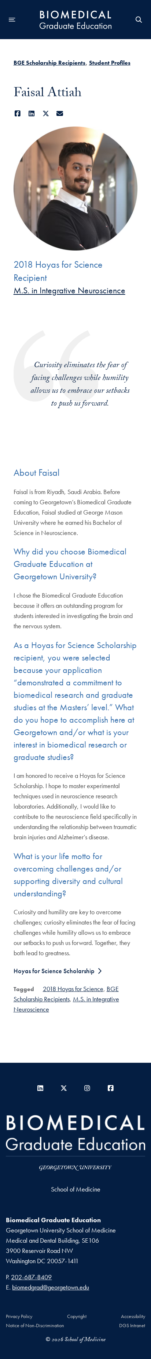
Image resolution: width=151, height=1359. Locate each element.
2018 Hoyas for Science (73, 989)
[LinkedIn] (31, 113)
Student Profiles (109, 63)
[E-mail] (60, 113)
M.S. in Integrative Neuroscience (69, 290)
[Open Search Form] (139, 20)
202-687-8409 (31, 1277)
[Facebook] (18, 113)
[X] (46, 113)
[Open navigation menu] (12, 20)
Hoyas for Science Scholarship (54, 971)
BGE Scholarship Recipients (49, 63)
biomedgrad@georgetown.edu (50, 1287)
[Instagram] (87, 1088)
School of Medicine (75, 1189)
